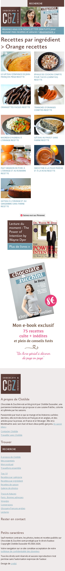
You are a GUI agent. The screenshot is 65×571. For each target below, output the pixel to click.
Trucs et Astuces (8, 493)
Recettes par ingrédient (30, 39)
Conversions (7, 504)
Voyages (5, 501)
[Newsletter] (21, 525)
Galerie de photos (9, 488)
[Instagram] (16, 525)
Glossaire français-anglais (13, 508)
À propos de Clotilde (11, 457)
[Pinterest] (11, 525)
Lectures (5, 512)
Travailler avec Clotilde (11, 435)
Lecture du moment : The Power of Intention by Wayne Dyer (19, 232)
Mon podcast (7, 464)
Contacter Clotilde (9, 431)
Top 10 (4, 473)
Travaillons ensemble (11, 468)
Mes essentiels (7, 460)
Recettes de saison (9, 484)
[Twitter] (6, 525)
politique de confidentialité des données (20, 551)
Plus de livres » (19, 246)
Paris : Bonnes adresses (12, 497)
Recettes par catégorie (11, 477)
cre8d (13, 563)
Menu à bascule (4, 3)
